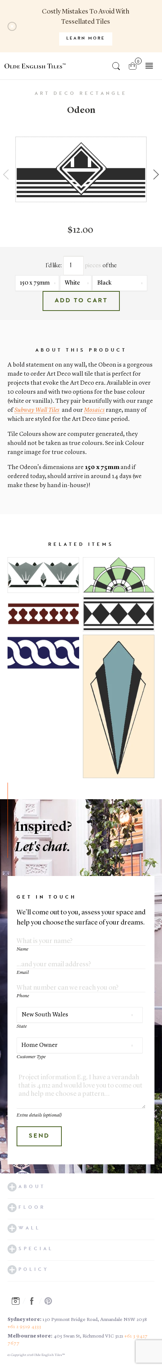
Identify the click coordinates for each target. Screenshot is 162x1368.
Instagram (18, 1301)
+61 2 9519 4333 (24, 1326)
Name (22, 949)
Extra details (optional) (39, 1115)
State (22, 1026)
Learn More (85, 39)
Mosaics (94, 410)
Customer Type (31, 1056)
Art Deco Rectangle (81, 93)
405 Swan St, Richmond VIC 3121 (88, 1336)
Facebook (34, 1301)
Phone (23, 995)
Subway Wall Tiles (37, 410)
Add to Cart (81, 301)
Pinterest (50, 1301)
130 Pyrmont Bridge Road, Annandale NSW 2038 (95, 1319)
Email (23, 972)
